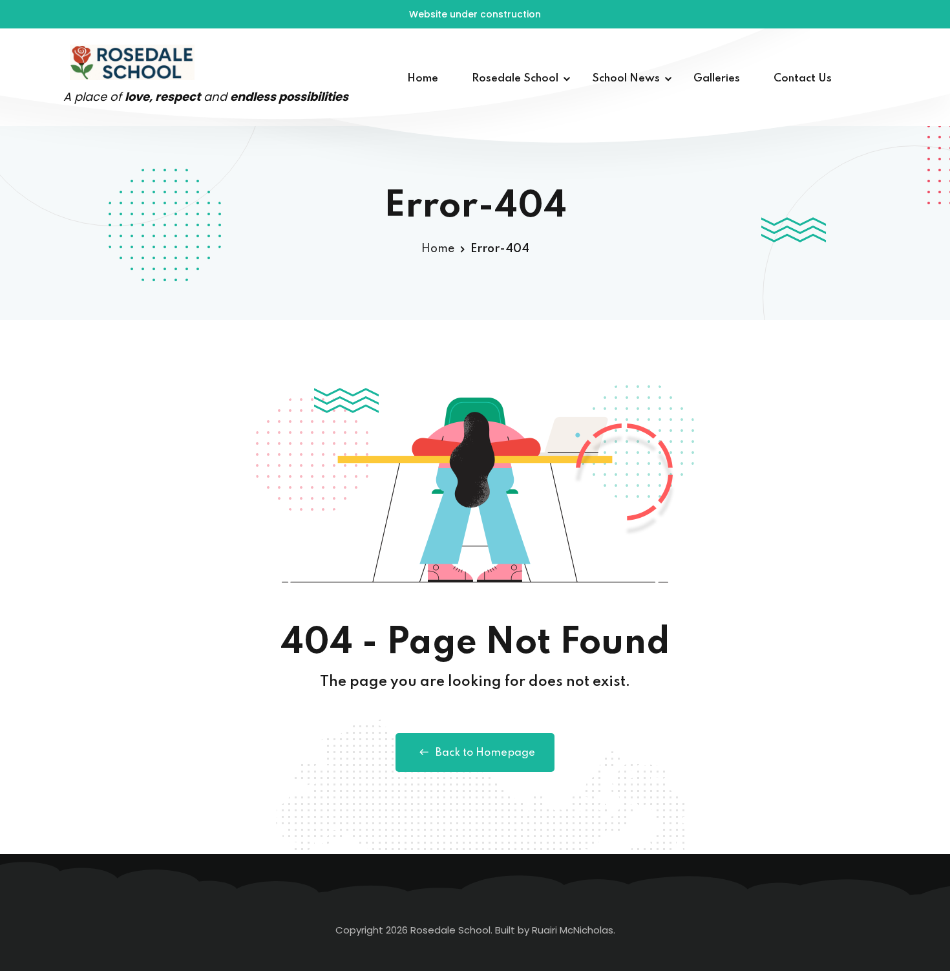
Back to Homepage (485, 752)
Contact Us (803, 78)
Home (422, 78)
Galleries (716, 78)
